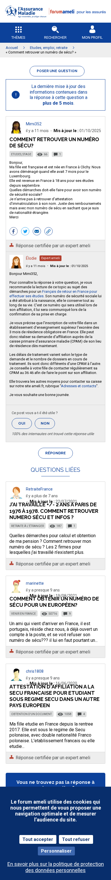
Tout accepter (37, 839)
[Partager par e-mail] (37, 232)
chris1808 (35, 671)
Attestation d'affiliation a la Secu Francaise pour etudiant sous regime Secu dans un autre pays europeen (54, 696)
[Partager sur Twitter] (25, 232)
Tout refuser (76, 839)
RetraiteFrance (39, 489)
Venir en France (23, 613)
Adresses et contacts (78, 386)
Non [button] (48, 425)
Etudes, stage (21, 154)
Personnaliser (56, 851)
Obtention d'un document (31, 714)
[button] (55, 21)
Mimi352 (34, 124)
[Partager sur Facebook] (13, 232)
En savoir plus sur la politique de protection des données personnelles (55, 867)
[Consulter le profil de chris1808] (16, 679)
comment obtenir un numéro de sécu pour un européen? (54, 602)
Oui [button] (25, 423)
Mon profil (92, 37)
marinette (35, 583)
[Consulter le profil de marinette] (16, 591)
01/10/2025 (69, 266)
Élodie (31, 258)
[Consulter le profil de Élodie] (16, 267)
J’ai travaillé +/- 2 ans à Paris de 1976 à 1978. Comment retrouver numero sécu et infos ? (53, 511)
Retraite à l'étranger (27, 526)
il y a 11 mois (35, 266)
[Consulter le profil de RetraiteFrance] (16, 497)
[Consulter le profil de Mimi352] (16, 132)
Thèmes (18, 37)
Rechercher (55, 37)
